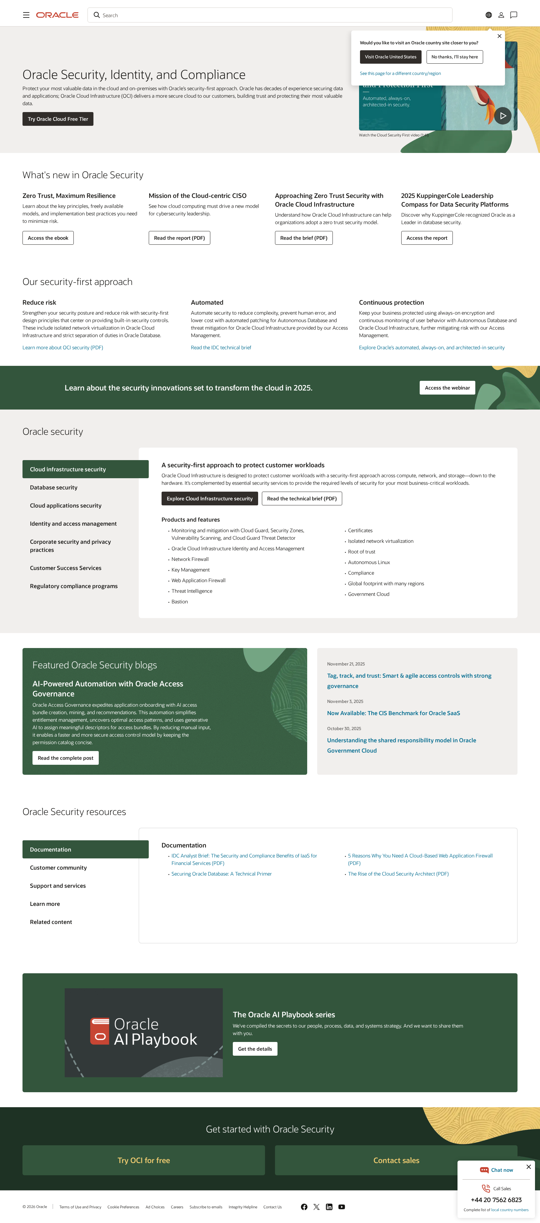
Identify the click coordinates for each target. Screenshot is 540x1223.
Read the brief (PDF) (304, 239)
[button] (26, 15)
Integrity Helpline (243, 1206)
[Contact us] (514, 15)
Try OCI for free (144, 1160)
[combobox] (270, 14)
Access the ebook (48, 239)
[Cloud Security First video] (438, 86)
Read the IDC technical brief (221, 347)
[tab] (80, 487)
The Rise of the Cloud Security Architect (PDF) (398, 873)
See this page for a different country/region (400, 73)
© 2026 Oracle (34, 1206)
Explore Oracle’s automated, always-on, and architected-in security (432, 347)
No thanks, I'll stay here (455, 57)
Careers (177, 1206)
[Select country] (488, 15)
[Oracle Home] (57, 15)
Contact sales (396, 1160)
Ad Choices (155, 1206)
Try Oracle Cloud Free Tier (58, 118)
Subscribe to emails (206, 1206)
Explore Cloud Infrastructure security (210, 498)
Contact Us (272, 1206)
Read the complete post (65, 757)
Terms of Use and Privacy (80, 1206)
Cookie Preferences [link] (123, 1206)
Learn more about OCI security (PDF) (62, 347)
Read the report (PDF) (179, 239)
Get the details (255, 1048)
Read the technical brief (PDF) (302, 498)
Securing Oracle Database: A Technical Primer (222, 873)
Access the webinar (450, 387)
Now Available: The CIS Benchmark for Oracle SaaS (393, 713)
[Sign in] (501, 15)
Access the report (427, 239)
